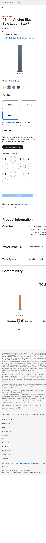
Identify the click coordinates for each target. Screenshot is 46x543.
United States (6, 467)
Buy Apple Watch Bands (21, 414)
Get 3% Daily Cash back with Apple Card (18, 38)
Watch (9, 414)
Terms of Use (17, 472)
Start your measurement (13, 147)
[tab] (17, 73)
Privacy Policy (6, 472)
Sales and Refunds (28, 472)
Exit (19, 2)
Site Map (38, 472)
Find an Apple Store (20, 463)
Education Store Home (8, 2)
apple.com (11, 355)
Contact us (22, 205)
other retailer (31, 463)
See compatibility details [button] (10, 125)
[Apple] (3, 414)
